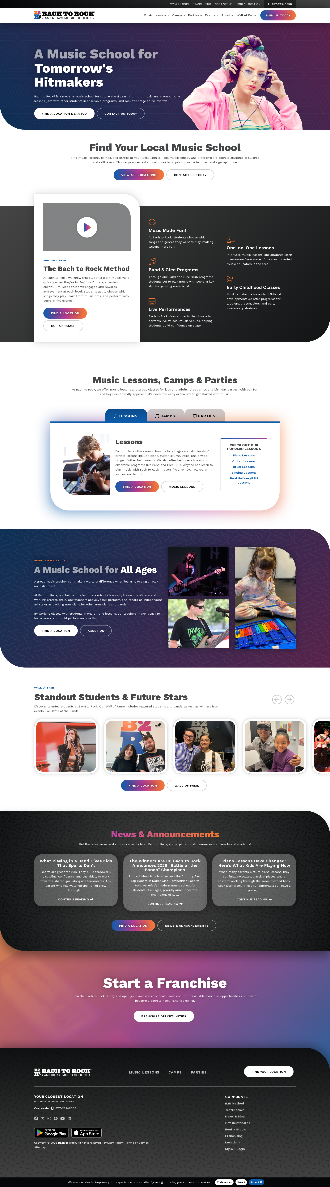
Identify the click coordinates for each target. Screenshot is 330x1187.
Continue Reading (73, 899)
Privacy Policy (113, 1142)
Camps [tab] (167, 416)
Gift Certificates (237, 1123)
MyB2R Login (179, 4)
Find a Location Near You (64, 113)
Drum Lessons (244, 467)
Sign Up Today (278, 15)
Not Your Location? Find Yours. (54, 1101)
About (226, 15)
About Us (96, 631)
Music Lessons (155, 15)
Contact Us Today (120, 113)
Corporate (236, 1097)
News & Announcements (187, 925)
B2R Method (234, 1103)
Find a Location (248, 4)
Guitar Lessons (244, 461)
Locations (232, 1142)
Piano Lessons (244, 455)
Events (210, 15)
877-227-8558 (281, 4)
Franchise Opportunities (163, 1016)
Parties (193, 15)
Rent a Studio (235, 1129)
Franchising (201, 4)
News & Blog (235, 1116)
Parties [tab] (206, 416)
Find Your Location (269, 1072)
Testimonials (234, 1110)
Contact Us (224, 4)
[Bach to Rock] (64, 15)
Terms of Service (137, 1142)
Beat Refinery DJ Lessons (244, 480)
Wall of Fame (246, 15)
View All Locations (138, 175)
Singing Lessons (243, 472)
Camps (177, 15)
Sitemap (40, 1147)
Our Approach (63, 326)
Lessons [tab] (128, 416)
